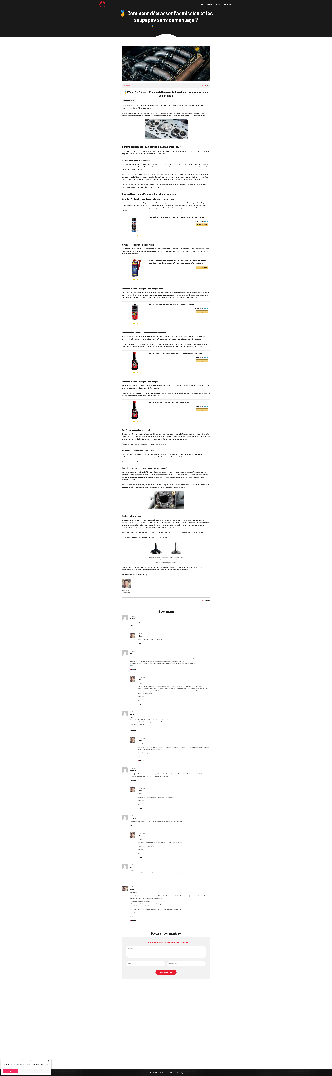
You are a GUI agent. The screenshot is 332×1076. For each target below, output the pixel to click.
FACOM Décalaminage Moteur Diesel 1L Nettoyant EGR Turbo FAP (173, 304)
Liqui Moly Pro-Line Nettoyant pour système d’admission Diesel (148, 199)
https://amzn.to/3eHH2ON (145, 693)
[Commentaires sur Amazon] (134, 236)
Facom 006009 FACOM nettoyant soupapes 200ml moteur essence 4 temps (176, 353)
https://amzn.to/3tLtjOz (175, 842)
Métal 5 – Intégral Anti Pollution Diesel (138, 244)
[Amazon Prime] (205, 221)
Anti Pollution (205, 248)
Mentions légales (180, 1073)
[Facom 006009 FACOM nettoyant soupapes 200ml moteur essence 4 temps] (135, 361)
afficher (133, 100)
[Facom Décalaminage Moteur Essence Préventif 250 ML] (135, 410)
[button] (49, 1061)
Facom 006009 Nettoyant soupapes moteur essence (144, 332)
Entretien (128, 85)
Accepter (10, 1071)
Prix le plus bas (203, 224)
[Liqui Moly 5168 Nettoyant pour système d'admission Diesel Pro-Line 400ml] (135, 224)
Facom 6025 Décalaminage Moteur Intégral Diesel (142, 288)
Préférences (42, 1071)
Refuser (26, 1071)
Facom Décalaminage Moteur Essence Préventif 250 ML (169, 402)
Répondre (133, 626)
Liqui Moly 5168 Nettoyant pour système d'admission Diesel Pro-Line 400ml (176, 217)
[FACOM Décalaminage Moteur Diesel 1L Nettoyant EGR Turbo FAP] (135, 312)
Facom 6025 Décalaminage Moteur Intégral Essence (144, 381)
